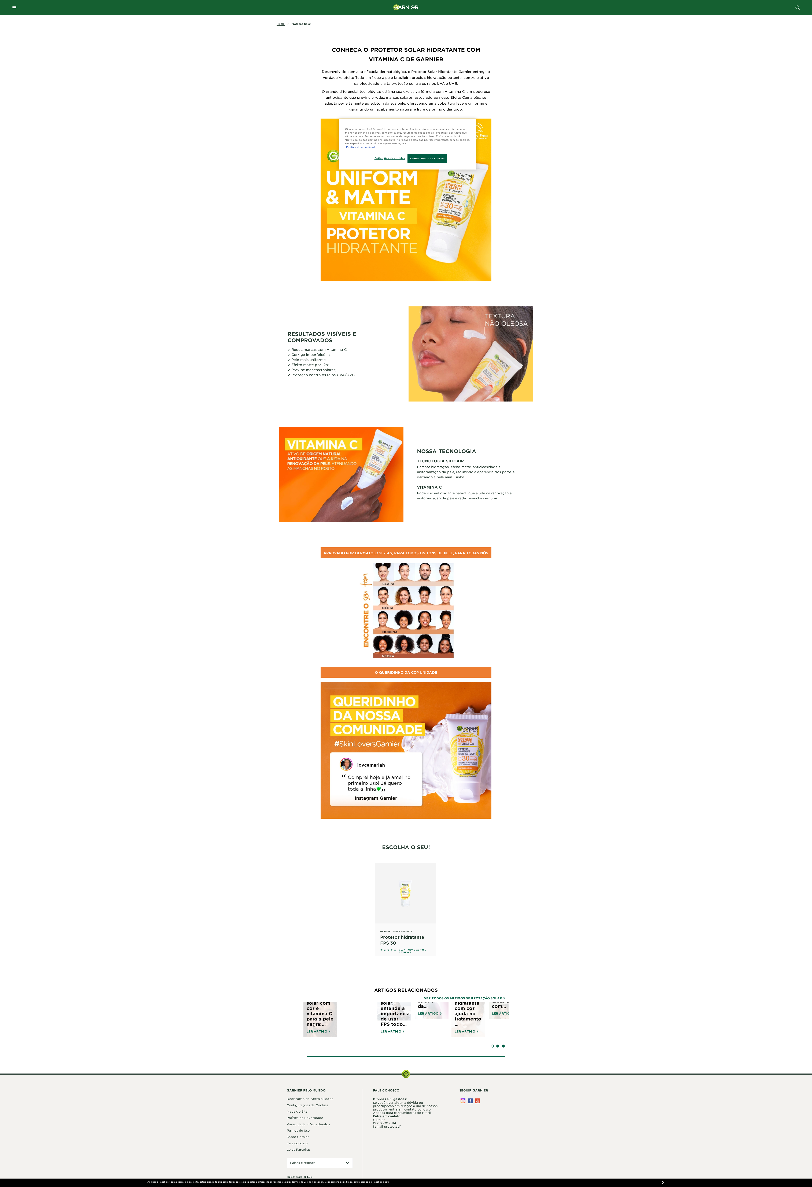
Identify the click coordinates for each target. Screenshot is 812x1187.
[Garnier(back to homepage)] (406, 7)
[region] (407, 144)
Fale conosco (297, 1143)
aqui (387, 1181)
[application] (320, 1163)
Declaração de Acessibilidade (310, 1099)
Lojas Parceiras (299, 1149)
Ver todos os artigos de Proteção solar (463, 998)
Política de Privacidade (305, 1118)
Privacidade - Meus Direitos (308, 1124)
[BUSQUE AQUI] (797, 7)
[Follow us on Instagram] (463, 1101)
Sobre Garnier (298, 1137)
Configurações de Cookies (307, 1105)
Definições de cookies (389, 158)
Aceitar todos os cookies (427, 158)
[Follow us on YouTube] (477, 1101)
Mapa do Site (297, 1111)
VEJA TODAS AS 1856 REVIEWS (412, 950)
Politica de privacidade (361, 146)
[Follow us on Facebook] (470, 1101)
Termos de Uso (298, 1130)
